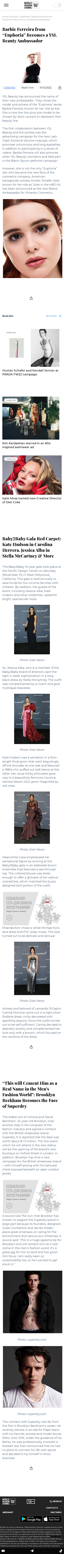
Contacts (52, 1508)
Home (5, 16)
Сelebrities (24, 16)
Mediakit (8, 1512)
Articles (14, 16)
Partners (56, 1512)
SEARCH (57, 1501)
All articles (51, 316)
